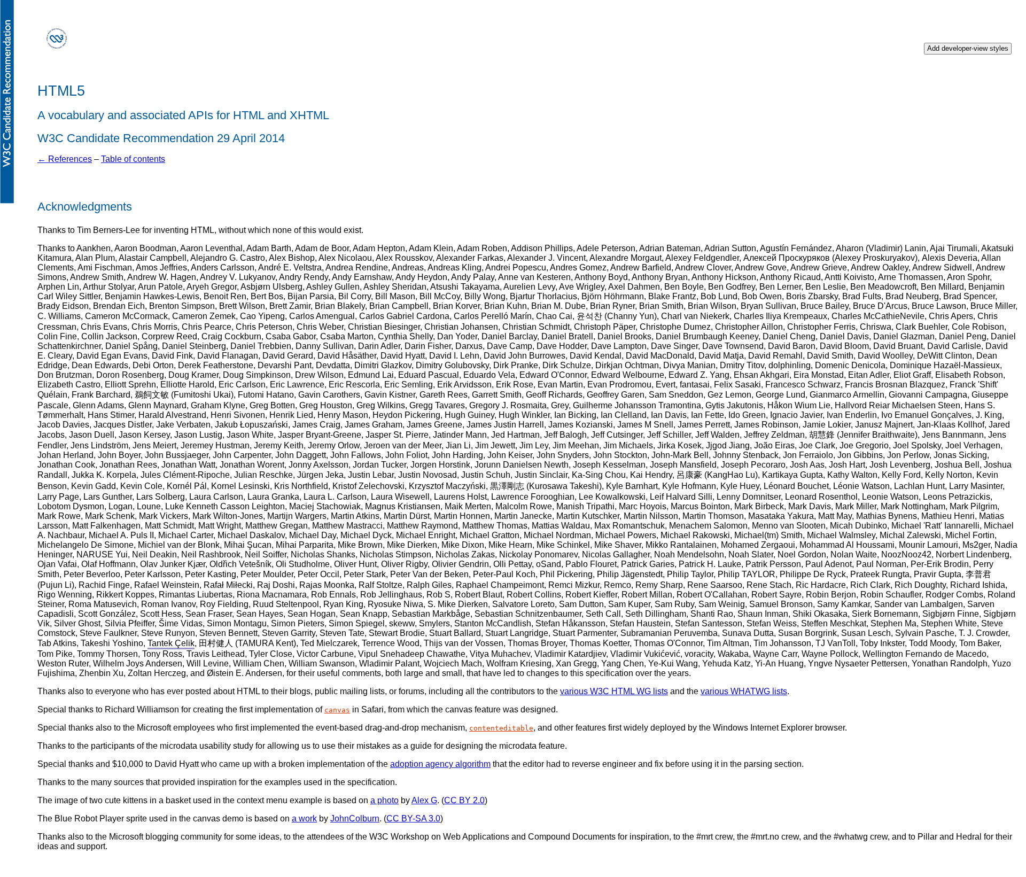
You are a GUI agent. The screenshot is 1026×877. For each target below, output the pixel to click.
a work (304, 818)
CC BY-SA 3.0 (413, 818)
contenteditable (501, 728)
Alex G (424, 800)
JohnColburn (354, 818)
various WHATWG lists (744, 691)
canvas (337, 710)
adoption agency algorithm (440, 764)
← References (64, 159)
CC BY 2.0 (464, 800)
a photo (384, 800)
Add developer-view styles (967, 48)
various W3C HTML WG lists (614, 691)
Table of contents (133, 159)
